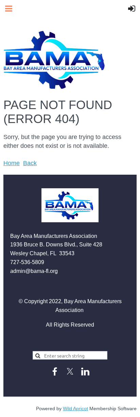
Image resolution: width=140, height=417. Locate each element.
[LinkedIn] (85, 371)
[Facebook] (54, 371)
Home (11, 163)
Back (30, 163)
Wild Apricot (75, 408)
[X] (70, 371)
